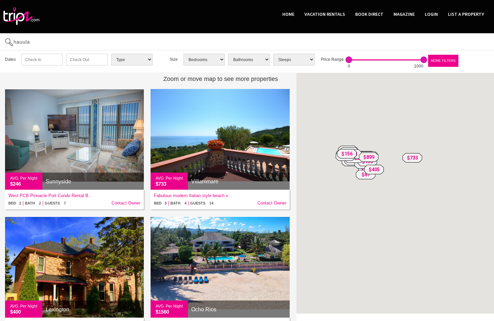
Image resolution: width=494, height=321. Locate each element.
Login (431, 14)
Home (288, 14)
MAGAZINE (404, 14)
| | (37, 202)
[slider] (348, 59)
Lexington (57, 309)
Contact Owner (126, 202)
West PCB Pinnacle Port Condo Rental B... (50, 195)
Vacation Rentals (324, 14)
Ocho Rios (203, 309)
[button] (412, 158)
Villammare (204, 181)
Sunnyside (58, 181)
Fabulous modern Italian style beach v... (193, 195)
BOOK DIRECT (369, 14)
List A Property (466, 14)
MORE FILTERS (443, 60)
